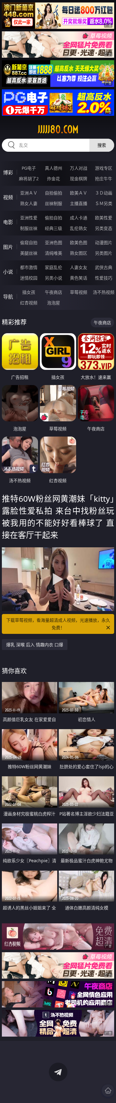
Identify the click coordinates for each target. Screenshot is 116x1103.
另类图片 (103, 253)
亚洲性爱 (28, 218)
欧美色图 (78, 242)
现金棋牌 (78, 179)
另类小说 (53, 278)
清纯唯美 (53, 253)
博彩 (8, 172)
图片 (8, 247)
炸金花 (53, 179)
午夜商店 (53, 292)
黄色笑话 (78, 278)
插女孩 (28, 292)
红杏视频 (28, 303)
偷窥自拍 (28, 242)
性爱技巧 (103, 278)
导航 (8, 296)
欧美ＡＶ (78, 193)
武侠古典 (103, 267)
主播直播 (78, 203)
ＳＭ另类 (103, 203)
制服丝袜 (28, 228)
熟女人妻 (28, 203)
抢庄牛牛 (103, 179)
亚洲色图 (53, 242)
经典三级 (53, 228)
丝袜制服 (53, 203)
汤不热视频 (103, 292)
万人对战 (78, 168)
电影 (8, 222)
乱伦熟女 (78, 228)
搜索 (101, 145)
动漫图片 (103, 242)
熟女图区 (78, 253)
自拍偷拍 (53, 193)
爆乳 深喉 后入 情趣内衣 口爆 (34, 645)
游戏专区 (103, 168)
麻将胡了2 (29, 179)
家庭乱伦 (53, 267)
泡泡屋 (53, 303)
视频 (8, 197)
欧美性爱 (103, 218)
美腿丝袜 (28, 253)
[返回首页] (108, 1090)
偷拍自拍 (53, 218)
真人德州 (53, 168)
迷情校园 (28, 278)
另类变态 (103, 228)
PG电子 (29, 168)
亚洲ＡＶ (28, 193)
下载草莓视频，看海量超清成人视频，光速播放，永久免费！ (58, 623)
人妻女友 (78, 267)
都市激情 (28, 267)
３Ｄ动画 (103, 193)
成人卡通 (78, 218)
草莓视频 (78, 292)
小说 (8, 271)
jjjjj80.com (58, 129)
